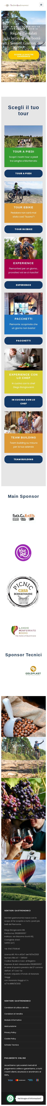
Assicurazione (10, 1026)
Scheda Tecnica (11, 1045)
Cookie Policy (10, 1038)
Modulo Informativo (13, 1020)
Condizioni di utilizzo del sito (16, 1007)
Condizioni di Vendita (13, 1014)
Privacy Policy (10, 1032)
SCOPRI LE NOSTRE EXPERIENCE (23, 55)
